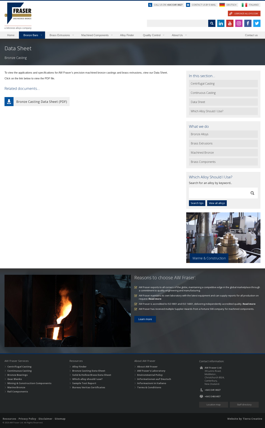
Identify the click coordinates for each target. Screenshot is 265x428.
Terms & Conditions (149, 387)
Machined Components (95, 35)
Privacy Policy (27, 418)
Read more (155, 298)
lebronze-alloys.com (246, 13)
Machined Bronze (202, 153)
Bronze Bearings (17, 374)
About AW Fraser (147, 366)
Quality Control (151, 35)
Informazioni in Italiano (151, 383)
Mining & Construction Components (29, 383)
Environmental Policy (150, 374)
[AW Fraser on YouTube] (229, 23)
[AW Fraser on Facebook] (247, 23)
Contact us (251, 35)
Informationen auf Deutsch (154, 379)
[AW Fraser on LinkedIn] (220, 23)
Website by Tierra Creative (244, 418)
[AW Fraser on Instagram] (238, 23)
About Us (177, 35)
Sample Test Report (84, 383)
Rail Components (17, 391)
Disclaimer (45, 418)
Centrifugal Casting (203, 83)
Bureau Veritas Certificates (88, 387)
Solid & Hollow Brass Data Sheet (91, 374)
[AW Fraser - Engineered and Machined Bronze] (18, 16)
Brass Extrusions (60, 35)
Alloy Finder (127, 35)
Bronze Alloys (199, 134)
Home (10, 35)
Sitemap (60, 418)
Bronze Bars (30, 35)
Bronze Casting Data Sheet (88, 370)
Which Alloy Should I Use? (207, 111)
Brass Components (203, 162)
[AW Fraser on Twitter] (256, 23)
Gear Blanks (14, 379)
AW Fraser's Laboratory (151, 370)
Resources (9, 418)
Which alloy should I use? (87, 379)
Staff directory (244, 404)
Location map (214, 404)
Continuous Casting (203, 93)
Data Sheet (198, 102)
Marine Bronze (16, 387)
